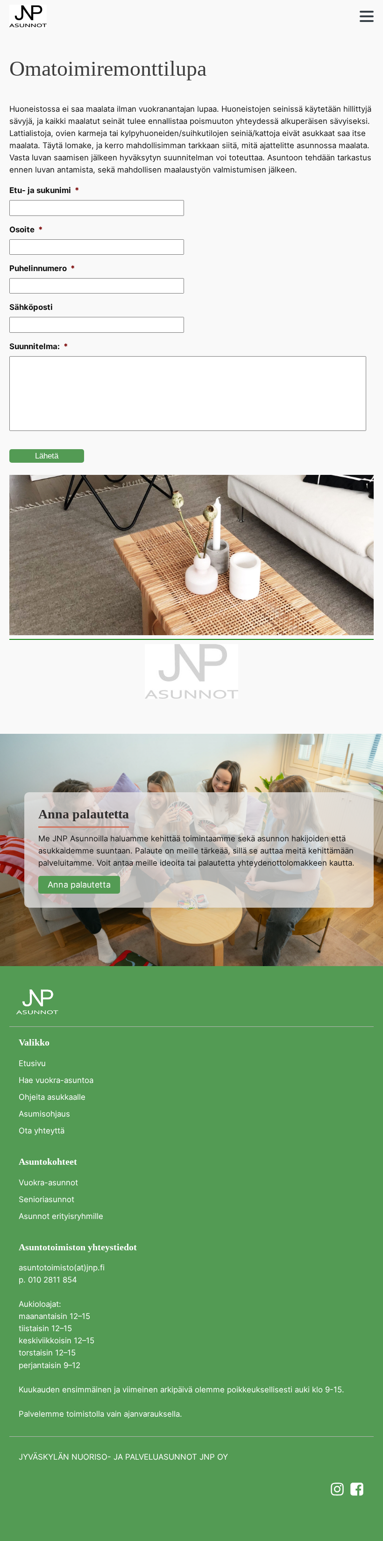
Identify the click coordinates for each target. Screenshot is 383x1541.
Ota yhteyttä (41, 1130)
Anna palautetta (79, 884)
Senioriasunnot (46, 1199)
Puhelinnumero (42, 268)
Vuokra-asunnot (48, 1182)
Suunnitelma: (38, 346)
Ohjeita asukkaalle (52, 1097)
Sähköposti (31, 307)
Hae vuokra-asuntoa (56, 1080)
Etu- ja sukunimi (44, 190)
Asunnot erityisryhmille (61, 1216)
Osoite (26, 229)
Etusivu (32, 1063)
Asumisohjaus (44, 1113)
